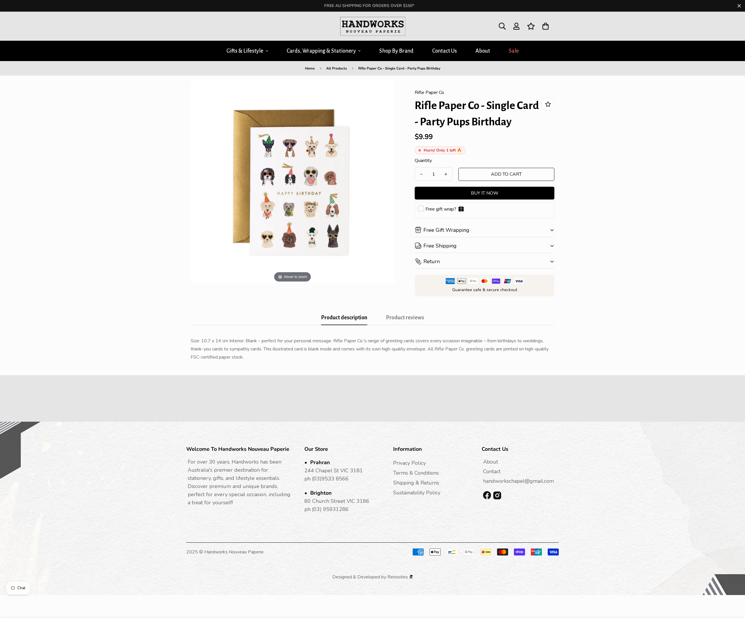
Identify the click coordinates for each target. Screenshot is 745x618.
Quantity (423, 160)
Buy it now (485, 193)
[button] (545, 26)
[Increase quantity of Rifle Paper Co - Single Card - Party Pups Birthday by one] (445, 174)
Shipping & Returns (416, 482)
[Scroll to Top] (733, 586)
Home (310, 68)
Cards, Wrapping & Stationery (321, 51)
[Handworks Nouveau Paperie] (372, 26)
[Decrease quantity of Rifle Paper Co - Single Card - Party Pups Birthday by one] (421, 174)
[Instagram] (497, 495)
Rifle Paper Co (429, 92)
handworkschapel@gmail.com (518, 481)
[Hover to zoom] (292, 182)
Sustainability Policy (416, 492)
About (483, 51)
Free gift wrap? (440, 209)
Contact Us (444, 51)
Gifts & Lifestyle (244, 51)
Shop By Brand (396, 51)
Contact (492, 471)
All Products (336, 68)
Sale (514, 51)
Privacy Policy (409, 463)
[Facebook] (487, 495)
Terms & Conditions (416, 472)
